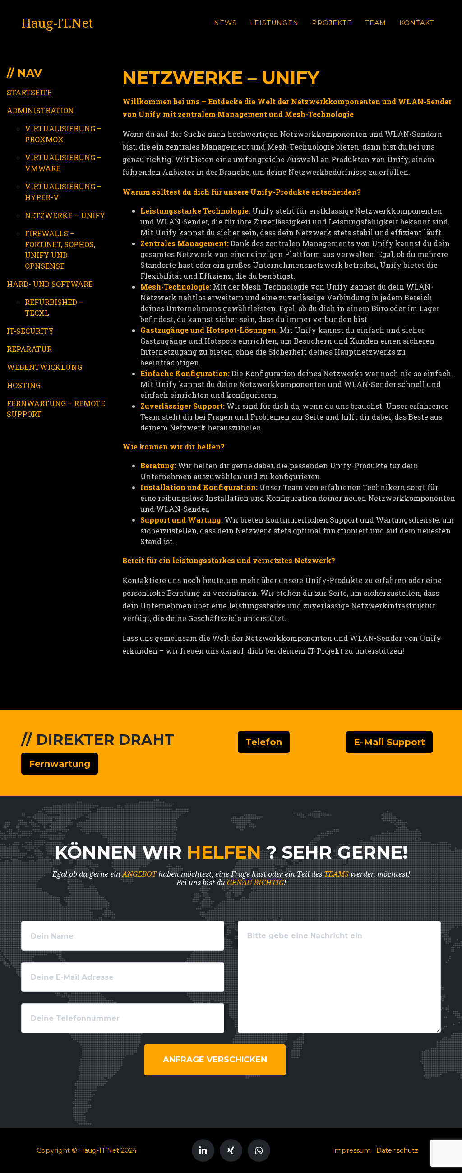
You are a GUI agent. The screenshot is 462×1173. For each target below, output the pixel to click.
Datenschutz (397, 1150)
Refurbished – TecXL (54, 307)
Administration (40, 110)
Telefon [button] (263, 742)
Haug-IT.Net (57, 23)
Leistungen (274, 23)
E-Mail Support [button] (389, 742)
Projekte (332, 23)
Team (375, 23)
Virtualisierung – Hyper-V (63, 192)
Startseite (29, 92)
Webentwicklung (44, 367)
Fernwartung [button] (59, 763)
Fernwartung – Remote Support (56, 408)
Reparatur (29, 349)
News (225, 23)
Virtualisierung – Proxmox (63, 134)
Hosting (24, 385)
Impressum (351, 1150)
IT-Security (30, 331)
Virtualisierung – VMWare (63, 163)
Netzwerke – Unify (65, 215)
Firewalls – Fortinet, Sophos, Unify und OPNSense (60, 250)
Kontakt (416, 23)
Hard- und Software (50, 284)
